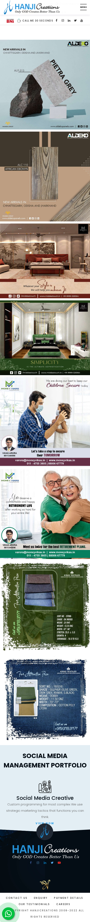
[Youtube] (81, 20)
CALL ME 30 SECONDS (37, 20)
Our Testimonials (34, 904)
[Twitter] (75, 20)
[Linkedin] (69, 20)
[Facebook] (56, 20)
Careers (63, 904)
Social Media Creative (45, 798)
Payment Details (68, 898)
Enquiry (41, 898)
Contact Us (17, 898)
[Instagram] (63, 20)
